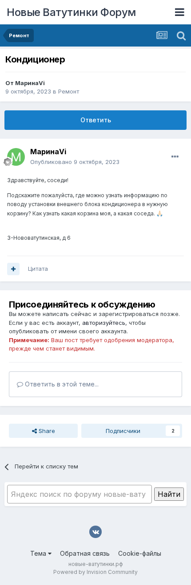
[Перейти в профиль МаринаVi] (16, 157)
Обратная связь (85, 553)
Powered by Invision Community (95, 572)
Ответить (95, 120)
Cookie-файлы (139, 553)
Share (46, 430)
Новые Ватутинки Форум (71, 12)
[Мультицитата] (13, 269)
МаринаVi (30, 82)
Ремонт (68, 91)
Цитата (38, 268)
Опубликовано (74, 161)
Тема (39, 553)
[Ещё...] (175, 157)
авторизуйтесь (103, 322)
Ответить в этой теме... (61, 384)
